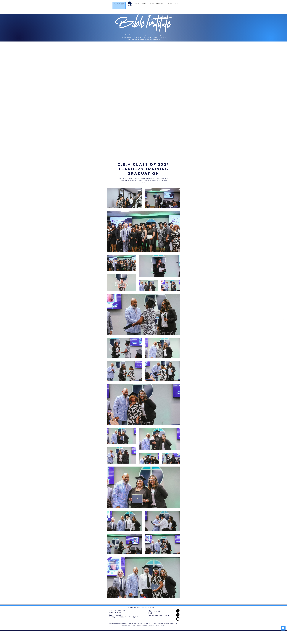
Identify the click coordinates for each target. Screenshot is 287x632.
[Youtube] (283, 319)
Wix (154, 607)
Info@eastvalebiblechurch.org (159, 615)
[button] (143, 3)
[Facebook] (283, 312)
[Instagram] (283, 316)
